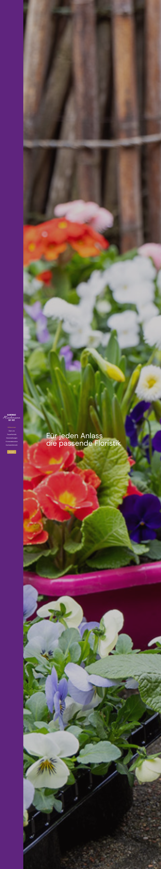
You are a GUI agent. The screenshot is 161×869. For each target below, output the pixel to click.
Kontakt (11, 452)
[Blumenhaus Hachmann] (11, 417)
